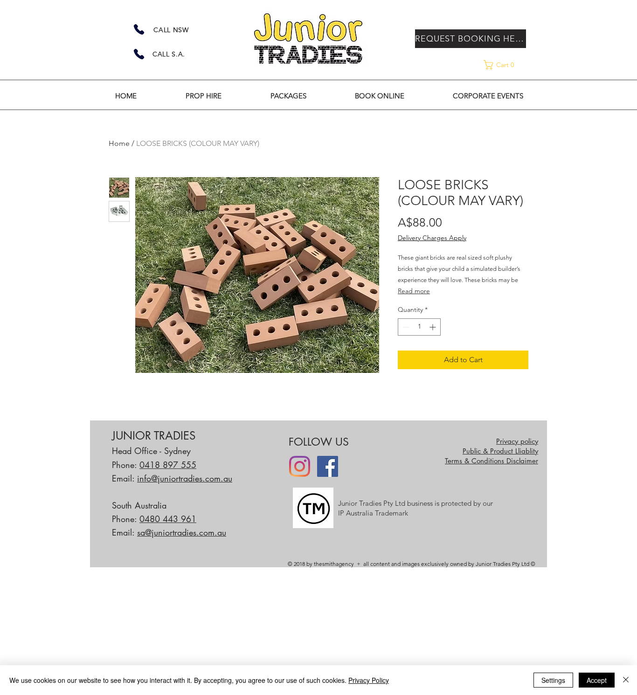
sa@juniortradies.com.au (181, 532)
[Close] (625, 680)
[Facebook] (327, 466)
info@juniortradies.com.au (184, 478)
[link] (508, 64)
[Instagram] (299, 466)
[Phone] (139, 29)
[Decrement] (405, 327)
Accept (597, 680)
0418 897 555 (167, 464)
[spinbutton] (419, 327)
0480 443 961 (167, 518)
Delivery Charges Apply (432, 238)
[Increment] (433, 327)
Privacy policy (517, 441)
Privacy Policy (368, 680)
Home (119, 143)
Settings (553, 680)
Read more (414, 291)
